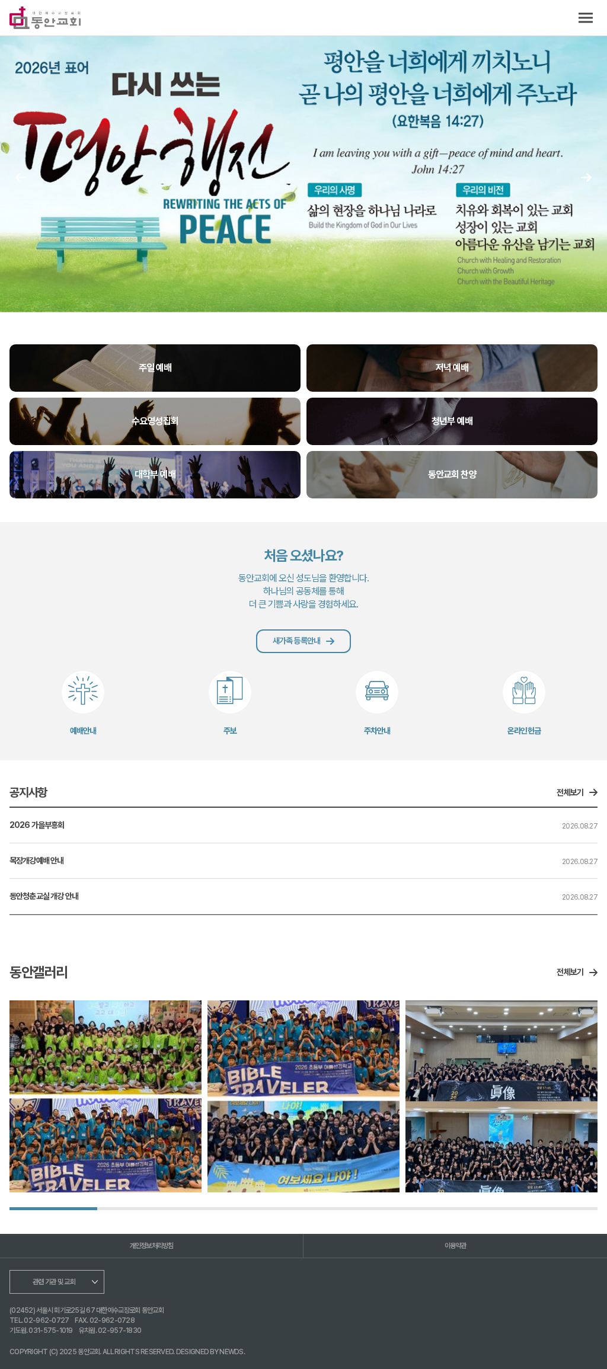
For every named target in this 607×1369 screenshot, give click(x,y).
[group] (105, 1096)
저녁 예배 (452, 367)
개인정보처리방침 (152, 1246)
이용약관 (456, 1246)
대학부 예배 (155, 474)
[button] (586, 178)
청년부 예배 (452, 421)
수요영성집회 (155, 421)
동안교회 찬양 (452, 474)
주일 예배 (155, 367)
